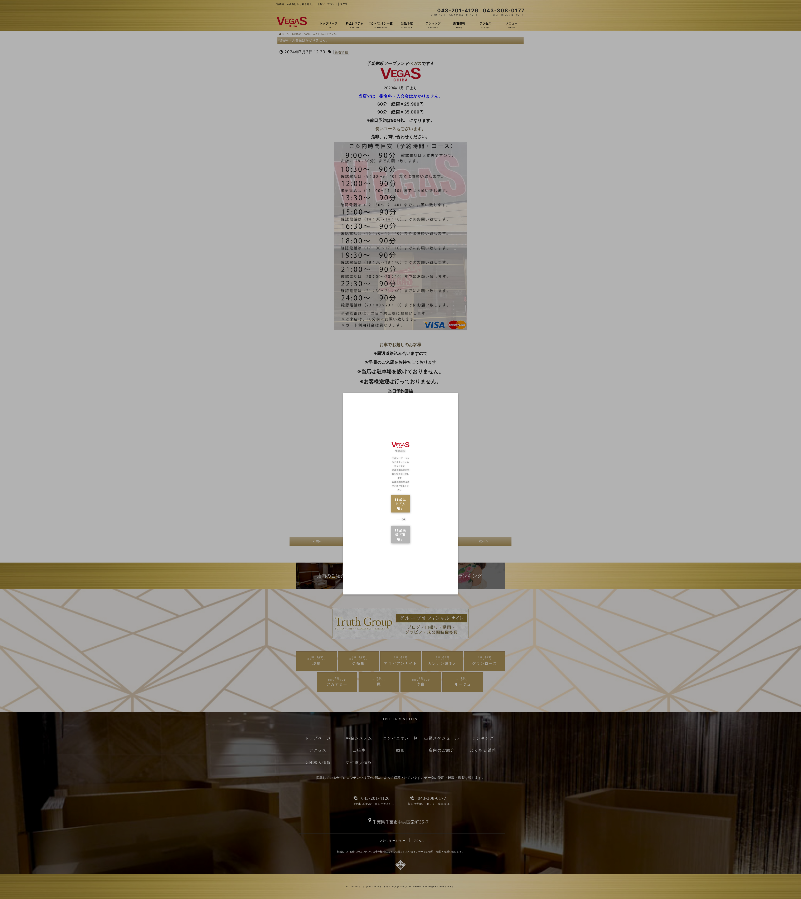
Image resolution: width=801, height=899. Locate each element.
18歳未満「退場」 (400, 535)
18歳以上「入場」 (400, 504)
